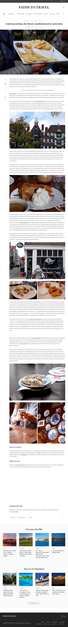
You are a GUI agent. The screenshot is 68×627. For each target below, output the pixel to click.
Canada (4, 588)
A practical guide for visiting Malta (58, 551)
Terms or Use (61, 624)
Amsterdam (13, 517)
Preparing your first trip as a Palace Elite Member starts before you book (26, 553)
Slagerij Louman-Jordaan (35, 319)
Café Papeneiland (39, 101)
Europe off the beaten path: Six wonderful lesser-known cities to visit (42, 592)
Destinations (11, 14)
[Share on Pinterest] (5, 84)
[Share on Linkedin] (5, 88)
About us (42, 622)
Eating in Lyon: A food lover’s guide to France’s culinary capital (9, 553)
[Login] (63, 7)
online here (15, 511)
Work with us (55, 622)
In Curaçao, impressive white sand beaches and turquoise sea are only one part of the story (42, 554)
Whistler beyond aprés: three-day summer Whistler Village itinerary (8, 592)
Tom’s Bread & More (36, 338)
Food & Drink (28, 14)
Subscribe (48, 622)
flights (39, 453)
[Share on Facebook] (5, 79)
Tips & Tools (52, 14)
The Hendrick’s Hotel (20, 465)
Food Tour (30, 517)
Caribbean (37, 548)
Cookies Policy (46, 624)
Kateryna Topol (29, 27)
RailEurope (23, 454)
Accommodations (20, 14)
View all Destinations (33, 603)
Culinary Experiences (21, 517)
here (52, 90)
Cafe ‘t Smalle (23, 343)
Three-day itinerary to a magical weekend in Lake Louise (58, 592)
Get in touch (62, 622)
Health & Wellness (38, 14)
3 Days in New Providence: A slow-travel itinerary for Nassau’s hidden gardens (25, 593)
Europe (31, 20)
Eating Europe (12, 93)
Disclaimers (39, 624)
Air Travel (45, 14)
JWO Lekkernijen (24, 222)
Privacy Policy (54, 624)
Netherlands (40, 20)
